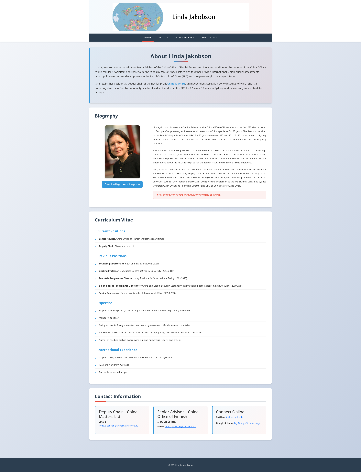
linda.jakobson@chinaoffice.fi (180, 426)
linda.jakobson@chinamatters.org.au (118, 425)
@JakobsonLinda (234, 417)
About (163, 37)
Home (148, 37)
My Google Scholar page (247, 423)
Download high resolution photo (122, 184)
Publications (183, 37)
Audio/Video (209, 37)
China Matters (176, 83)
